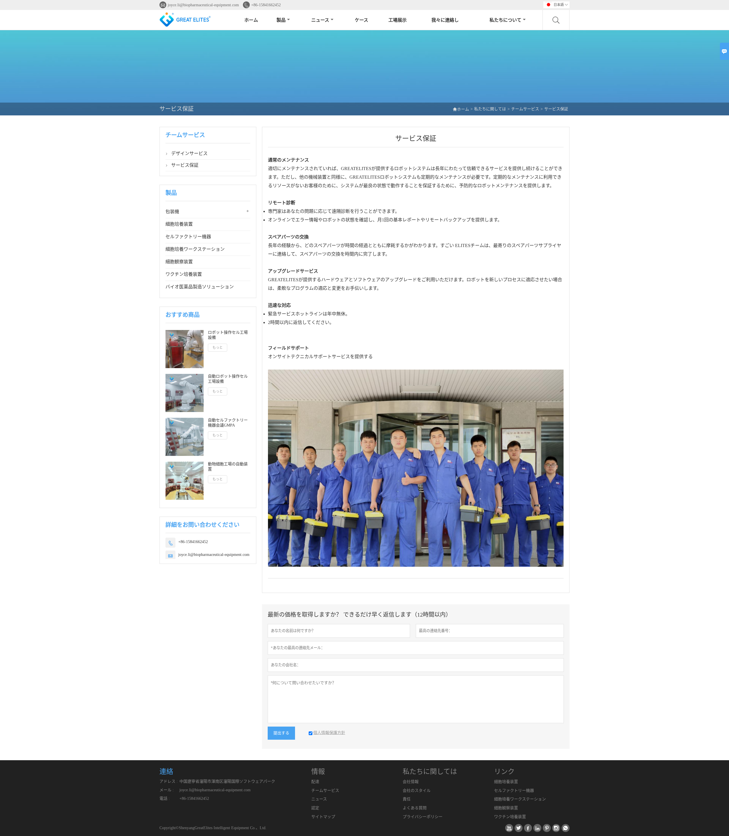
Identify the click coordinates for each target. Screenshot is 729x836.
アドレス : (168, 781)
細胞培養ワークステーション (195, 249)
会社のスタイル (417, 790)
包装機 (172, 211)
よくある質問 (415, 808)
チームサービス (525, 109)
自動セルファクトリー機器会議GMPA (228, 422)
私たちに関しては (490, 109)
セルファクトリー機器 (188, 236)
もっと (217, 348)
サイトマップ (323, 817)
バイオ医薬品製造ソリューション (199, 286)
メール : (166, 790)
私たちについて (505, 20)
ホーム (251, 20)
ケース (361, 20)
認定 (315, 808)
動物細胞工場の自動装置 (228, 466)
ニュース (320, 20)
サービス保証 (184, 165)
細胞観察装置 (179, 261)
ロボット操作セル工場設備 (228, 335)
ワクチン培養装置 (183, 274)
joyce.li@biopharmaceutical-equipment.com (203, 5)
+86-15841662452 (266, 5)
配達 (315, 782)
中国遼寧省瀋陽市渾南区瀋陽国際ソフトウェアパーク (227, 781)
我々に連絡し (445, 20)
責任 (407, 799)
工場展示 (397, 20)
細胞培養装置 (179, 224)
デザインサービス (189, 153)
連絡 (166, 771)
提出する (281, 733)
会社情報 (411, 782)
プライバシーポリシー (423, 817)
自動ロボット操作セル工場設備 (228, 379)
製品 (281, 20)
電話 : (164, 798)
